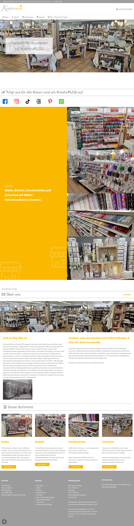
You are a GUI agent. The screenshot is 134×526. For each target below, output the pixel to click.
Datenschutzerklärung (44, 504)
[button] (4, 521)
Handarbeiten (28, 17)
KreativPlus (11, 8)
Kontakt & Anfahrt (125, 9)
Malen (7, 17)
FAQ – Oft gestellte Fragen (58, 17)
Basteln (16, 17)
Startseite (39, 485)
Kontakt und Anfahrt (43, 500)
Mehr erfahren (9, 467)
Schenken (41, 17)
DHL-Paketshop (111, 485)
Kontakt (127, 294)
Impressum (40, 502)
